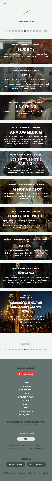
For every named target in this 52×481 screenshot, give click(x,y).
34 (31, 31)
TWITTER (38, 464)
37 (40, 31)
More (26, 344)
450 (45, 31)
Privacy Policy (17, 448)
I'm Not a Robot (26, 189)
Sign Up (30, 415)
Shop (26, 393)
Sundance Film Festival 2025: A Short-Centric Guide (26, 307)
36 (37, 31)
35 (34, 31)
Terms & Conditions (45, 473)
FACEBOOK (17, 464)
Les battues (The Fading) (26, 161)
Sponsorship (26, 411)
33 (28, 31)
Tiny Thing (26, 106)
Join (26, 439)
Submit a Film (26, 397)
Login (20, 415)
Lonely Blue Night (26, 216)
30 (19, 31)
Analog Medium (26, 132)
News (26, 400)
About (26, 407)
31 (22, 31)
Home (26, 383)
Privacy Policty (32, 473)
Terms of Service (34, 448)
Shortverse (26, 390)
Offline (26, 246)
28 (13, 31)
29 (16, 31)
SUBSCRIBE (28, 374)
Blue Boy (26, 49)
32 (25, 31)
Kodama (26, 273)
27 (10, 31)
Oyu (26, 75)
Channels (26, 386)
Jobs (26, 404)
